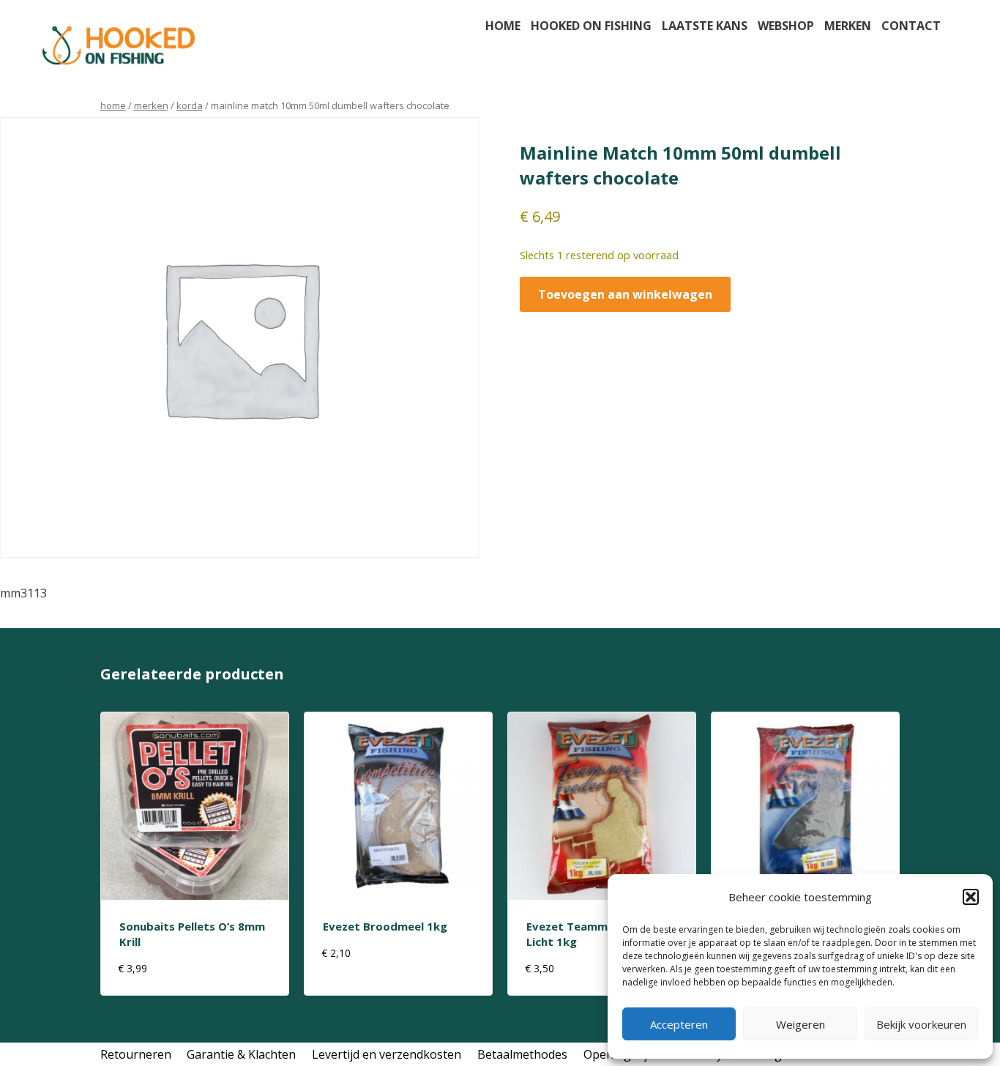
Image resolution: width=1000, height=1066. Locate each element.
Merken (847, 26)
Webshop (786, 26)
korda (189, 105)
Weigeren (800, 1024)
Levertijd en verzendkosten (386, 1054)
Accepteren (679, 1024)
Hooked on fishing (591, 26)
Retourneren (135, 1054)
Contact (911, 26)
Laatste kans (704, 26)
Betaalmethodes (522, 1054)
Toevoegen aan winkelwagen (625, 294)
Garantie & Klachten (241, 1054)
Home (502, 26)
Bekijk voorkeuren (921, 1024)
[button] (970, 897)
